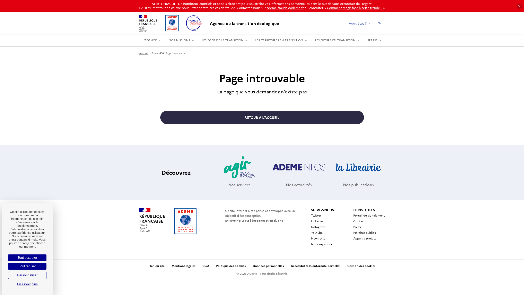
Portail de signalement (369, 215)
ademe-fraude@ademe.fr (285, 8)
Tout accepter (27, 257)
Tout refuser (27, 266)
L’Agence (150, 40)
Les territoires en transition (279, 40)
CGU (205, 266)
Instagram (318, 227)
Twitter (316, 215)
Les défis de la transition (223, 40)
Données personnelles (268, 266)
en (379, 23)
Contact (359, 221)
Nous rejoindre (321, 244)
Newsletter (319, 238)
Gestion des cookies (361, 266)
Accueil (143, 53)
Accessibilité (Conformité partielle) (315, 266)
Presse (372, 40)
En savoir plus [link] (27, 284)
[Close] (519, 6)
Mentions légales (183, 266)
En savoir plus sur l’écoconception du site (254, 220)
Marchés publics (364, 232)
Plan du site (157, 266)
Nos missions (179, 40)
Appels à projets (364, 238)
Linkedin (317, 221)
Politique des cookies (231, 266)
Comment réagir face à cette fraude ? (354, 8)
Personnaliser (27, 275)
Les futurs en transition (335, 40)
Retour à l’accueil (262, 117)
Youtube (317, 232)
